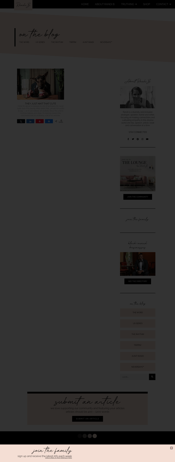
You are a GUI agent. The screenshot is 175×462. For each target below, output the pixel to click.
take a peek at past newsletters (58, 458)
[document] (87, 231)
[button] (171, 448)
